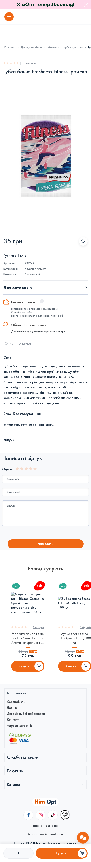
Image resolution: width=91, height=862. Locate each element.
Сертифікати (16, 702)
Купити (24, 666)
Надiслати (45, 544)
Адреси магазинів (19, 726)
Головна (9, 47)
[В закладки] (83, 241)
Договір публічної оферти (26, 714)
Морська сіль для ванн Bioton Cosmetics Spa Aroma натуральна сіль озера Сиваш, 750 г (27, 638)
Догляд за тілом (31, 47)
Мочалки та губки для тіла (65, 47)
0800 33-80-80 (45, 826)
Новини (12, 708)
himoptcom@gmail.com (45, 834)
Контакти (14, 720)
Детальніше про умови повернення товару (38, 331)
